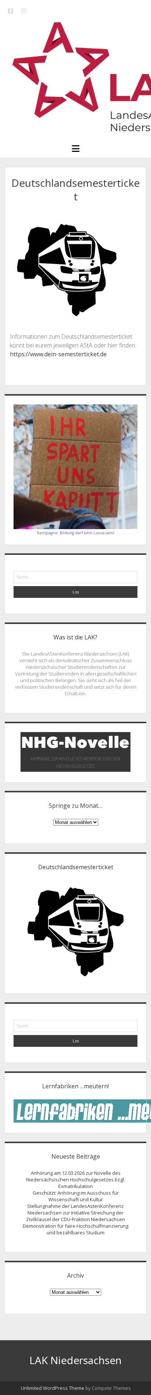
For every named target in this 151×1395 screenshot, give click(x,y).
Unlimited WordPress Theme (52, 1388)
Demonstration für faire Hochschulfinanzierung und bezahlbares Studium (75, 1229)
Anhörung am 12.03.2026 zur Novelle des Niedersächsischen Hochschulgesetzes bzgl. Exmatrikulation (75, 1179)
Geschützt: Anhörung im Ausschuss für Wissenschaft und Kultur (76, 1196)
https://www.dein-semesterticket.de (58, 354)
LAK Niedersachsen (75, 1360)
